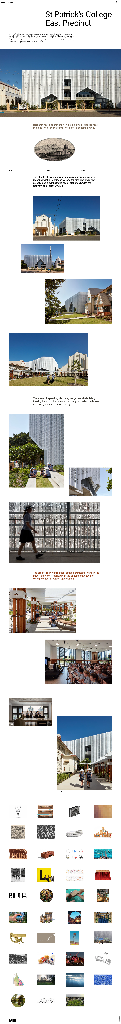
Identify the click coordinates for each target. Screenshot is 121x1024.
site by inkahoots (119, 1019)
